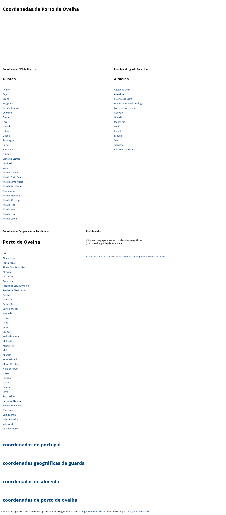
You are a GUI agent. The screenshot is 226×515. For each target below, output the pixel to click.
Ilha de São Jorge (11, 200)
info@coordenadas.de (138, 511)
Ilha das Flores (10, 213)
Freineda (7, 313)
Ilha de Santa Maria (13, 181)
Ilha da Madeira (11, 172)
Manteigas (119, 121)
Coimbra (7, 112)
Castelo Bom (9, 304)
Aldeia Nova (9, 262)
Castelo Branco (11, 108)
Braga (6, 98)
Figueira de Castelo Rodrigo (128, 103)
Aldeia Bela (9, 258)
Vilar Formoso (10, 428)
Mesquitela (8, 345)
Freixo (6, 317)
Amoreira (8, 281)
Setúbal (7, 154)
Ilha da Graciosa (11, 195)
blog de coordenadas (92, 511)
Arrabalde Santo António (16, 285)
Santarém (8, 149)
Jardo (5, 322)
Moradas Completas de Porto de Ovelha (145, 256)
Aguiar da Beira (122, 89)
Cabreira (7, 299)
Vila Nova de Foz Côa (125, 149)
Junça (5, 327)
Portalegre (8, 140)
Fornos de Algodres (124, 108)
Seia (116, 140)
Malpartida (8, 341)
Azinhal (7, 294)
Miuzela (7, 354)
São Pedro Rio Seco (13, 405)
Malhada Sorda (11, 336)
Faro (5, 121)
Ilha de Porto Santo (13, 177)
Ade (5, 253)
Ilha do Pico (9, 204)
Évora (6, 117)
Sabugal (118, 135)
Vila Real (7, 163)
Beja (5, 94)
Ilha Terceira (9, 190)
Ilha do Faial (9, 209)
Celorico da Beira (123, 98)
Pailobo (7, 377)
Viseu (5, 167)
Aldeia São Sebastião (14, 267)
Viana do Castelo (11, 158)
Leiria (6, 131)
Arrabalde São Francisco (15, 290)
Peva (5, 391)
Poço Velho (9, 396)
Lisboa (6, 135)
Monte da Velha (11, 359)
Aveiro (6, 89)
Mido (5, 350)
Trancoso (119, 144)
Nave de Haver (10, 368)
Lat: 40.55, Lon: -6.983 (98, 256)
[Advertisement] (113, 41)
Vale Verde (8, 423)
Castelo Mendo (11, 308)
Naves (6, 373)
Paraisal (7, 387)
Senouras (8, 410)
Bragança (8, 103)
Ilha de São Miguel (12, 186)
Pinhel (117, 131)
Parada (6, 382)
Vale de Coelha (10, 419)
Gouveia (118, 112)
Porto (6, 144)
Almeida (119, 94)
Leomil (6, 331)
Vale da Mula (9, 414)
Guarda (7, 126)
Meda (117, 126)
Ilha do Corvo (10, 218)
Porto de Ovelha (12, 400)
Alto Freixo (8, 276)
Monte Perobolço (12, 364)
